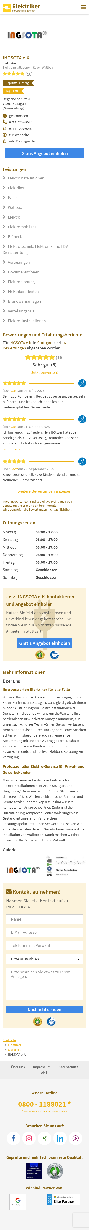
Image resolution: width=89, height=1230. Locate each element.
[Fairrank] (75, 1138)
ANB (44, 1072)
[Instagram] (29, 1138)
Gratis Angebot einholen (44, 153)
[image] (23, 865)
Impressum (42, 1067)
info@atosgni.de (22, 141)
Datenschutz (68, 1067)
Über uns (18, 1067)
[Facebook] (13, 1138)
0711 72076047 (20, 122)
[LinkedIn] (60, 1138)
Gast (14, 390)
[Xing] (44, 1138)
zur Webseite (19, 135)
